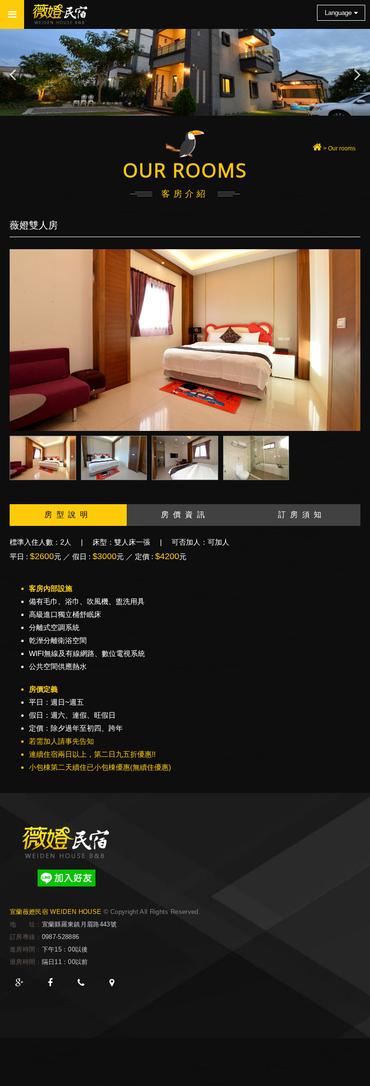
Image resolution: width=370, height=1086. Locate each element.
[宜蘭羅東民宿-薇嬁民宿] (66, 842)
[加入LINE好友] (66, 878)
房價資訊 (185, 514)
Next (357, 72)
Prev (12, 72)
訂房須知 (302, 514)
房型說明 (68, 514)
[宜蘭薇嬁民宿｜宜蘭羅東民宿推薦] (317, 148)
